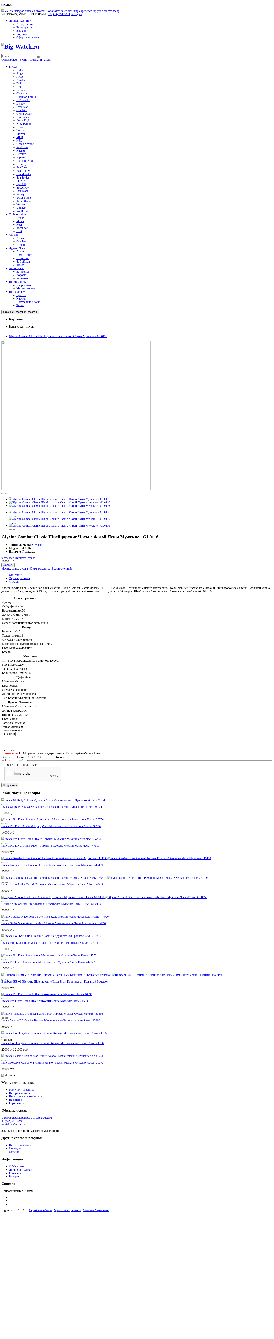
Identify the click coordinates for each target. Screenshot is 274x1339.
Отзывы (14, 581)
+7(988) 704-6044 (12, 1121)
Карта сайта (16, 1103)
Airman (20, 238)
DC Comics (23, 100)
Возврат (14, 1176)
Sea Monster (23, 174)
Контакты (15, 1173)
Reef (19, 224)
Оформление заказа (28, 37)
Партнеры (15, 1099)
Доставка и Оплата (21, 1169)
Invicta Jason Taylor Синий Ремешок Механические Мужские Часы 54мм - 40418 (52, 884)
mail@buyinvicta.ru (13, 1124)
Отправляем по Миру (15, 59)
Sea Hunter (23, 170)
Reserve (21, 154)
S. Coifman (23, 261)
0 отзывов (7, 557)
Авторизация (24, 24)
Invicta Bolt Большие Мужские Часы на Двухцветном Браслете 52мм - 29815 (49, 942)
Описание (15, 574)
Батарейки (23, 271)
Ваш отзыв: (8, 750)
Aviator (20, 80)
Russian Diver (24, 160)
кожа (25, 568)
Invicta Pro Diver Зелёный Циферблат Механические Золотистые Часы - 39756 (51, 826)
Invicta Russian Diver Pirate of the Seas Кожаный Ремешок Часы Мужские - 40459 (52, 865)
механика (44, 568)
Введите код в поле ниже (20, 764)
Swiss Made (23, 197)
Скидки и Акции (40, 59)
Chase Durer (23, 254)
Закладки (22, 30)
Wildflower (23, 211)
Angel (20, 73)
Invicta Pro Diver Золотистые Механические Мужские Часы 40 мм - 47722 (48, 962)
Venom (20, 204)
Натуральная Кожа (28, 301)
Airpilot (21, 244)
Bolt (18, 83)
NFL (19, 140)
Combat (21, 241)
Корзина (21, 34)
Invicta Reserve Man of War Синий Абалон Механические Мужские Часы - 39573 (52, 1062)
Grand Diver (23, 113)
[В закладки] (2, 493)
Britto (19, 86)
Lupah (20, 130)
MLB (19, 137)
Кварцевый (23, 285)
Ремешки (22, 278)
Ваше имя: (8, 733)
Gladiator (21, 110)
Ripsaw (20, 157)
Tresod (20, 264)
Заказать (8, 565)
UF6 (19, 231)
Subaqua (21, 194)
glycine (5, 568)
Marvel (20, 133)
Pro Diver (22, 147)
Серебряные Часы (40, 1210)
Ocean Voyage (25, 143)
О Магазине (16, 1166)
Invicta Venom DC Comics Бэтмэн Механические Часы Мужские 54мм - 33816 (50, 1020)
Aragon (20, 251)
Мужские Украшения (67, 1210)
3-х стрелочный (62, 568)
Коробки (21, 275)
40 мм (33, 568)
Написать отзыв (25, 557)
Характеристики (19, 578)
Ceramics (21, 90)
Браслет (21, 295)
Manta (20, 221)
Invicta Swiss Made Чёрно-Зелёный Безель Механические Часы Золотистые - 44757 (53, 923)
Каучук (21, 298)
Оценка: (6, 757)
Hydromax (22, 117)
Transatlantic (23, 201)
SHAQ (20, 180)
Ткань (20, 305)
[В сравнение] (6, 493)
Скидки (14, 1151)
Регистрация (24, 27)
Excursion (22, 106)
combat (16, 568)
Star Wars (22, 191)
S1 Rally (21, 164)
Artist (19, 76)
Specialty (21, 184)
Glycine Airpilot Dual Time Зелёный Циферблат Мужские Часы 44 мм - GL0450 (51, 903)
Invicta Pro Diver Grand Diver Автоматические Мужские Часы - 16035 (45, 1001)
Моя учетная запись (21, 1089)
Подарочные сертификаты (25, 1096)
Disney (20, 103)
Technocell (22, 227)
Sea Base (21, 167)
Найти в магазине (20, 1145)
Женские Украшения (96, 1210)
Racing (20, 150)
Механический (25, 288)
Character (22, 93)
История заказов (19, 1093)
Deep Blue (22, 258)
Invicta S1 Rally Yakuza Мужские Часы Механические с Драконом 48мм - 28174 (51, 806)
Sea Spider (22, 177)
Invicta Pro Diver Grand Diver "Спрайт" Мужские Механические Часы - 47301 (50, 845)
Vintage (21, 207)
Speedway (22, 187)
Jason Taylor (23, 120)
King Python (24, 123)
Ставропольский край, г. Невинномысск (26, 1117)
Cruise (20, 217)
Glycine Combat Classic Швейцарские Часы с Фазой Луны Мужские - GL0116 (58, 336)
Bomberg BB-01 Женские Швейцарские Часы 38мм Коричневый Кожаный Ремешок (54, 981)
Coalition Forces (26, 96)
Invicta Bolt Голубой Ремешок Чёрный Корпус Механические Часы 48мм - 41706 (52, 1043)
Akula (20, 70)
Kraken (20, 127)
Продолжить (10, 785)
